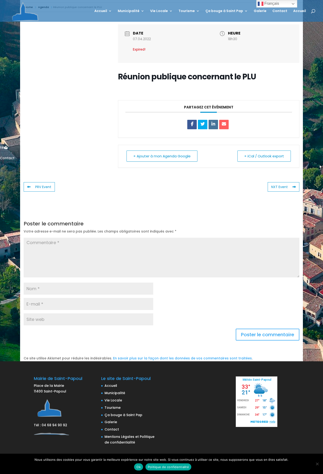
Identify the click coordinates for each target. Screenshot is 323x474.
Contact (279, 11)
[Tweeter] (202, 124)
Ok (138, 467)
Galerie (260, 11)
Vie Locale (159, 11)
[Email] (224, 124)
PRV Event (43, 187)
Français (271, 3)
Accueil (100, 11)
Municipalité (129, 11)
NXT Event (279, 187)
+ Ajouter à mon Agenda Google (162, 156)
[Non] (317, 463)
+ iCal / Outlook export (264, 156)
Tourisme (187, 11)
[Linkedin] (213, 124)
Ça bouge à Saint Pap (224, 11)
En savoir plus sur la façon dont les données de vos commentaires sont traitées (182, 358)
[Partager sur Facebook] (192, 124)
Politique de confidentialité (168, 467)
